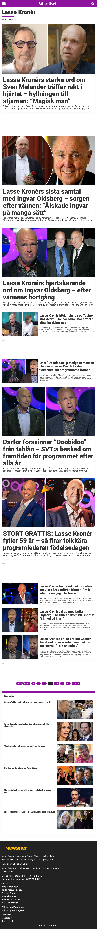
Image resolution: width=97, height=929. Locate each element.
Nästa (76, 683)
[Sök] (93, 3)
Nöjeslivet (5, 19)
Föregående (23, 683)
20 (69, 683)
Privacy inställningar (48, 925)
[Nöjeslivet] (47, 3)
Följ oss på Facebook (12, 907)
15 (57, 683)
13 (45, 683)
